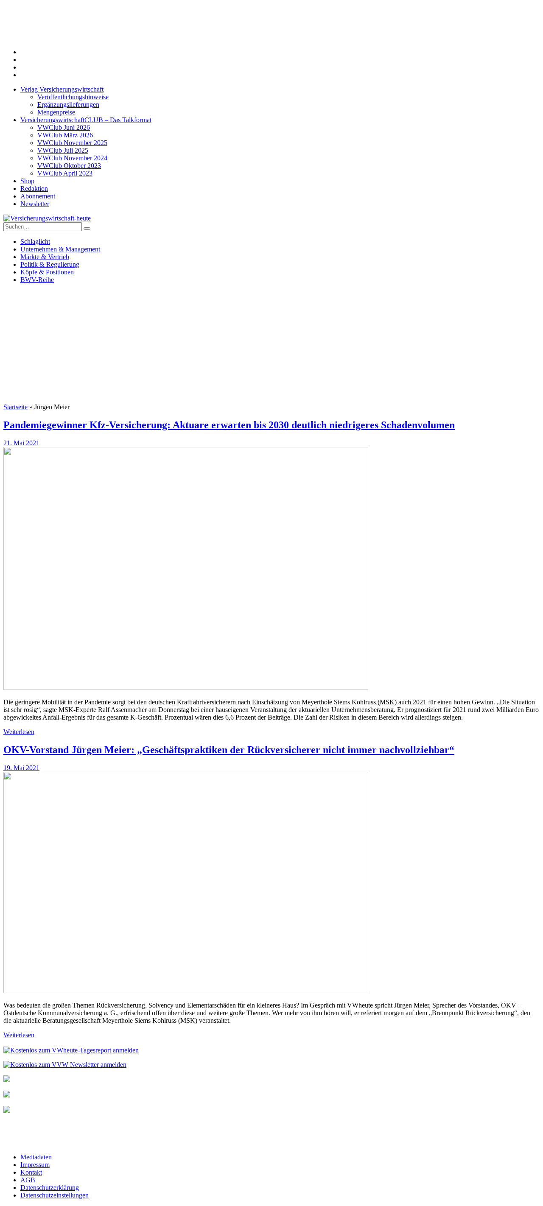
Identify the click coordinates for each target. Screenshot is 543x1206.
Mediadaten (36, 1157)
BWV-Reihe (37, 279)
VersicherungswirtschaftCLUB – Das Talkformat (85, 119)
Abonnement (37, 196)
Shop (27, 180)
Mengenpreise (56, 112)
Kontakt (31, 1172)
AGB (27, 1180)
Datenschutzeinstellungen (54, 1195)
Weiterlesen (18, 731)
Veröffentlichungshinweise (73, 96)
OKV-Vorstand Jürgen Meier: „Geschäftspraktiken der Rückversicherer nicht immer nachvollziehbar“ (228, 749)
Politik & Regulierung (49, 264)
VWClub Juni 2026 (63, 127)
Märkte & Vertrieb (44, 256)
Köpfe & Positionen (47, 272)
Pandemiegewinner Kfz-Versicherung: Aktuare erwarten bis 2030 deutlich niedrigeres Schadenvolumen (229, 424)
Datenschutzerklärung (49, 1187)
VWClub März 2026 (65, 135)
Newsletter (34, 203)
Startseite (15, 406)
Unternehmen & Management (60, 249)
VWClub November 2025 (72, 142)
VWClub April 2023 (64, 173)
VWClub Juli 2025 (62, 150)
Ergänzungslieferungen (68, 104)
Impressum (35, 1164)
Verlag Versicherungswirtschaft (62, 89)
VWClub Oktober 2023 (69, 165)
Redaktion (34, 188)
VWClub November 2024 (72, 158)
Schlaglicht (35, 241)
